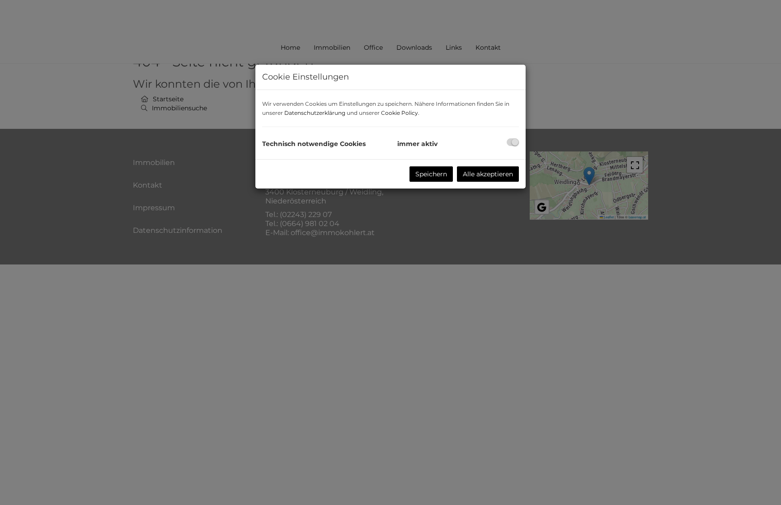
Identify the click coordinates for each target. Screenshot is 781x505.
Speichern (431, 174)
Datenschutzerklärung (314, 112)
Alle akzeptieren (488, 174)
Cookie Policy (399, 112)
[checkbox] (513, 142)
